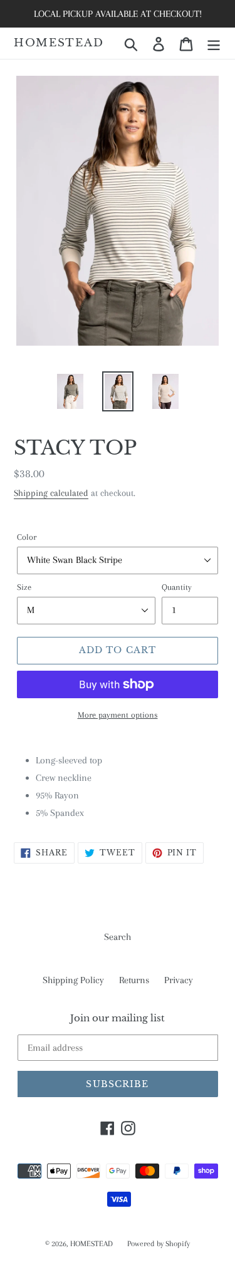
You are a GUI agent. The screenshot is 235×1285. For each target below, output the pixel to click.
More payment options (118, 715)
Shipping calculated (51, 493)
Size (24, 587)
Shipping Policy (73, 980)
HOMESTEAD (58, 43)
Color (26, 537)
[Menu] (213, 43)
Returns (134, 980)
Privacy (178, 980)
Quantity (177, 587)
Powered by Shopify (158, 1243)
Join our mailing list (117, 1018)
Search (117, 936)
